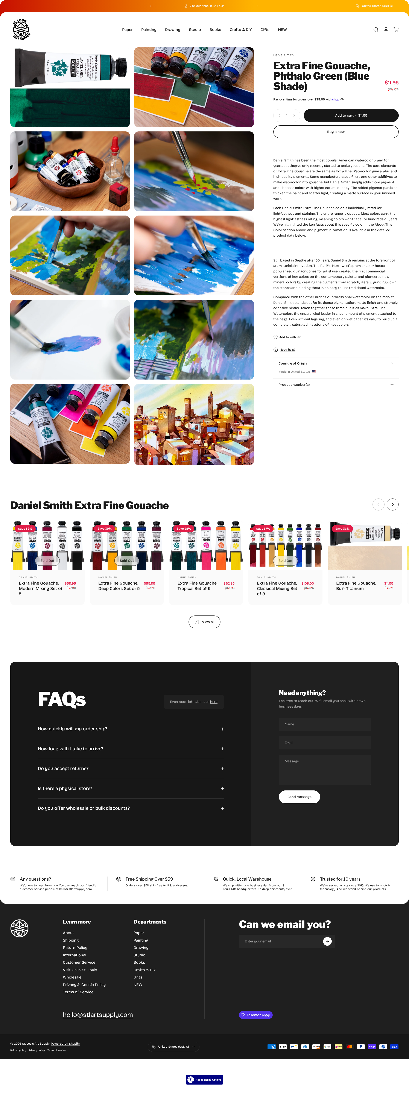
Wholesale (72, 977)
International (74, 955)
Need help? (287, 349)
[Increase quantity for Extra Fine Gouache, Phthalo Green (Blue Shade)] (295, 115)
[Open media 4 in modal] (194, 171)
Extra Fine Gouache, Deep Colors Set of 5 (119, 586)
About (68, 932)
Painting (141, 940)
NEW (138, 984)
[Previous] (151, 6)
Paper (139, 932)
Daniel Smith (283, 55)
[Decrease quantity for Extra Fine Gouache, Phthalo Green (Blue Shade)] (278, 115)
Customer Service (79, 962)
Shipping (71, 940)
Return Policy (75, 947)
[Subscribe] (327, 941)
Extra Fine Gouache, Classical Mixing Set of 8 (277, 589)
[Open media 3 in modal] (70, 171)
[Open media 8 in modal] (194, 340)
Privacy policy (37, 1050)
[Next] (257, 6)
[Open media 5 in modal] (70, 255)
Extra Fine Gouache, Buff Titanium (356, 586)
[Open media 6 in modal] (194, 255)
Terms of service (56, 1050)
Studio (139, 955)
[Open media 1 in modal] (70, 87)
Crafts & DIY (145, 970)
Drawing (141, 947)
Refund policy (18, 1050)
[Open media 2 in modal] (194, 87)
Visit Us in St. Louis (80, 970)
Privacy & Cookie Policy (84, 984)
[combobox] (377, 6)
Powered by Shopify (65, 1043)
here (213, 702)
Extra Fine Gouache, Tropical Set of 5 (197, 586)
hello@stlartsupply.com (75, 889)
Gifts (138, 977)
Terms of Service (78, 992)
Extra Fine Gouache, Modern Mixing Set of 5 (40, 589)
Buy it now (336, 132)
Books (139, 962)
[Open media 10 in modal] (194, 424)
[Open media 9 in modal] (70, 424)
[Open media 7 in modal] (70, 340)
